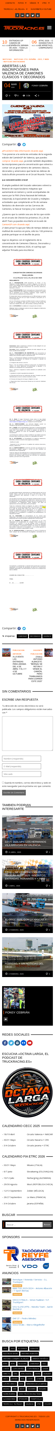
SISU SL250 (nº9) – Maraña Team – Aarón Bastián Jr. (33, 1308)
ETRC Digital (26, 1374)
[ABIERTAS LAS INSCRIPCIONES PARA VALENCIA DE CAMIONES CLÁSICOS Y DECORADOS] (27, 120)
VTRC (39, 1404)
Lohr (49, 1379)
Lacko (30, 1379)
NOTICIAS (7, 59)
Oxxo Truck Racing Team (30, 1394)
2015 (5, 1348)
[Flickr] (22, 15)
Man (21, 1384)
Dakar (45, 1369)
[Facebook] (17, 15)
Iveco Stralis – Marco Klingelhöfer (29, 1324)
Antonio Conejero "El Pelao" (16, 1358)
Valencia (47, 636)
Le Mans (39, 1379)
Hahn (37, 1374)
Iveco (5, 1379)
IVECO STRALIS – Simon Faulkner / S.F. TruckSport (31, 1301)
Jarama (14, 1379)
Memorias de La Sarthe (36, 1384)
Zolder (47, 1404)
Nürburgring (9, 1394)
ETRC (16, 1374)
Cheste (6, 1369)
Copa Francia (33, 1369)
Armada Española (40, 1358)
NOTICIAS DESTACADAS (14, 62)
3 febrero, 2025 (16, 974)
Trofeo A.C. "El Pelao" (12, 1404)
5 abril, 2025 (14, 886)
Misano (6, 1389)
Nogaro (42, 1389)
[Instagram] (27, 15)
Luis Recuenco (9, 1384)
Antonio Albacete (29, 1353)
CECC (44, 1363)
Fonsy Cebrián (40, 85)
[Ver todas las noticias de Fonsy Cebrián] (26, 86)
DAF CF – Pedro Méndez (24, 1318)
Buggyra (22, 1363)
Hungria (47, 1374)
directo (6, 1374)
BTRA (5, 1363)
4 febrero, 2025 (16, 930)
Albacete (34, 1348)
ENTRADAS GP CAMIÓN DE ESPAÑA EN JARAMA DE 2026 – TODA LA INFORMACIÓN (18, 45)
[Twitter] (32, 15)
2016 (13, 1348)
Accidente (22, 1348)
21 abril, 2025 (15, 852)
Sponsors (23, 1399)
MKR (14, 1389)
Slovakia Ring (9, 1399)
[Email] (6, 1019)
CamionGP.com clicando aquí (15, 224)
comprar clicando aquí (12, 160)
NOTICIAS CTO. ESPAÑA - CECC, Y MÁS (31, 59)
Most (22, 1389)
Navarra (32, 1389)
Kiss (22, 1379)
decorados (35, 636)
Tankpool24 (36, 1399)
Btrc (13, 1363)
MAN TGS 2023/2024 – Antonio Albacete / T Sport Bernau (32, 1289)
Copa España (18, 1369)
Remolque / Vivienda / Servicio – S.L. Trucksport (30, 1280)
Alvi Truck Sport (10, 1353)
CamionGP (22, 636)
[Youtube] (38, 15)
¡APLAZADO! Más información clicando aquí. (22, 150)
